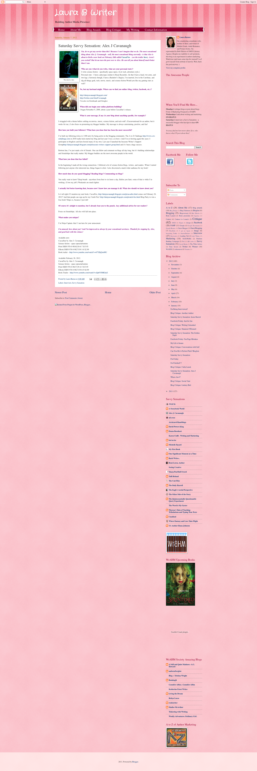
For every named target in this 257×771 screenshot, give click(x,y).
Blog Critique (113, 29)
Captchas (196, 216)
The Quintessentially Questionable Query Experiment (182, 500)
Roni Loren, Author (177, 463)
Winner (195, 246)
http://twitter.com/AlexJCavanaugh (93, 98)
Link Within (196, 236)
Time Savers (173, 247)
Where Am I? (176, 377)
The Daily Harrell (176, 485)
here (145, 57)
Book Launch (170, 216)
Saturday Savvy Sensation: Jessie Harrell (186, 317)
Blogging (170, 213)
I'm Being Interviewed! (179, 309)
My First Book (174, 449)
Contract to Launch (182, 219)
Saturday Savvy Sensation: (180, 355)
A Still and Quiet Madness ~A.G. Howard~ (182, 665)
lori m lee (172, 440)
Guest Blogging (196, 228)
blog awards (197, 207)
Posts (171, 190)
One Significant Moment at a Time (182, 453)
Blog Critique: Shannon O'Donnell (183, 329)
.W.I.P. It (172, 404)
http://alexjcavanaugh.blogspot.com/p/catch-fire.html (120, 197)
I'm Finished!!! (176, 363)
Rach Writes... (174, 458)
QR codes (191, 241)
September (175, 272)
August (174, 277)
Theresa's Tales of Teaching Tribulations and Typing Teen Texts (183, 511)
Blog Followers (185, 210)
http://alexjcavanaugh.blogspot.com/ (93, 95)
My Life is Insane (177, 343)
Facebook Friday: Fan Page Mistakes (184, 339)
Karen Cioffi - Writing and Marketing (184, 435)
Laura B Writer (85, 12)
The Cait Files (174, 480)
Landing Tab (184, 236)
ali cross (172, 417)
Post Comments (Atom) (74, 298)
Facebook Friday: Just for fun (181, 321)
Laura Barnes (185, 37)
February (174, 301)
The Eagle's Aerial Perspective (181, 490)
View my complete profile (175, 67)
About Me (75, 29)
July (173, 281)
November (175, 264)
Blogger (135, 761)
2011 (171, 391)
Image (196, 230)
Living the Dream (176, 693)
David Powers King (176, 426)
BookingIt (173, 680)
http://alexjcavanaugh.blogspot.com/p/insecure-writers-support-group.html (91, 144)
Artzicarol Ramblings (177, 422)
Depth (181, 223)
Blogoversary (184, 213)
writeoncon (178, 249)
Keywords (174, 236)
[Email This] (95, 279)
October (174, 268)
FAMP (172, 225)
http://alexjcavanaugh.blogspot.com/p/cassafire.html (118, 194)
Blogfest (196, 210)
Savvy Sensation (78, 282)
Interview (67, 282)
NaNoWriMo (187, 239)
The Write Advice (196, 244)
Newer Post (61, 292)
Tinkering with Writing (178, 711)
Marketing (170, 238)
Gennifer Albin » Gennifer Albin (182, 684)
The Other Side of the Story (180, 494)
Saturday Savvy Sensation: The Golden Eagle (185, 334)
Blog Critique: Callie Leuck (181, 367)
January (174, 305)
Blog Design (173, 211)
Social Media (183, 244)
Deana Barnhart (175, 431)
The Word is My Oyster (178, 505)
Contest (168, 219)
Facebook (198, 222)
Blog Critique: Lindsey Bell (181, 385)
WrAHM (169, 249)
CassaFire (126, 57)
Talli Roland (174, 476)
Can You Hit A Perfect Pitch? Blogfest (185, 351)
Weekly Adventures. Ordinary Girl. (183, 716)
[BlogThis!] (98, 279)
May (173, 289)
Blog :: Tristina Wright (178, 675)
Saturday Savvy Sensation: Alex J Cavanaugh (183, 372)
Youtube (187, 249)
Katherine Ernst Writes (178, 689)
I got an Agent (184, 231)
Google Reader (170, 228)
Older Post (155, 292)
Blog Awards (94, 29)
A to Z (169, 207)
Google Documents (194, 226)
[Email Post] (90, 279)
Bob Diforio (195, 213)
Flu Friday (174, 359)
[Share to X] (100, 279)
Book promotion (184, 216)
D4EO (174, 223)
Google (182, 225)
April (173, 293)
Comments (173, 194)
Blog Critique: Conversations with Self (185, 347)
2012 (171, 261)
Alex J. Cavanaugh (176, 413)
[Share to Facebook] (103, 279)
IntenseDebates (185, 233)
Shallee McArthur (176, 707)
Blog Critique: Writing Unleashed (183, 325)
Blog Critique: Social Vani (180, 381)
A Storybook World (176, 408)
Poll (183, 241)
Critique (197, 219)
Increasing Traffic (171, 233)
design (188, 223)
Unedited (172, 516)
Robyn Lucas (174, 698)
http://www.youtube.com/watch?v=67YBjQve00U (88, 252)
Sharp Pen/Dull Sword (178, 471)
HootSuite (172, 231)
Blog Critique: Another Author (182, 313)
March (173, 297)
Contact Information (156, 29)
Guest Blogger (183, 228)
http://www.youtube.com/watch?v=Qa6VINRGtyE (89, 272)
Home (61, 29)
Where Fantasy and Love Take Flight (183, 521)
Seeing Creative (175, 467)
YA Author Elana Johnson (179, 525)
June (173, 285)
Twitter (185, 246)
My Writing (132, 29)
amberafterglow (175, 671)
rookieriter (173, 702)
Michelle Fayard (175, 444)
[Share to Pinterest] (105, 279)
